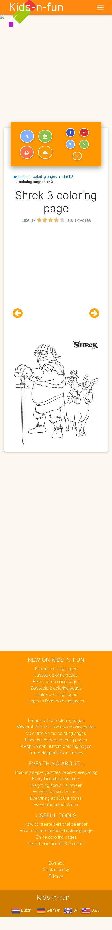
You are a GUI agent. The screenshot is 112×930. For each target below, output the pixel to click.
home (22, 176)
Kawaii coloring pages (56, 668)
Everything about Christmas (56, 798)
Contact (56, 863)
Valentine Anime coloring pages (56, 733)
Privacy (56, 876)
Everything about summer (56, 778)
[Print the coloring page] (27, 152)
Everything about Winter (56, 804)
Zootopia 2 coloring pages (56, 688)
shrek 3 (67, 176)
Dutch (25, 910)
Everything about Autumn (56, 791)
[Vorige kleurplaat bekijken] (20, 313)
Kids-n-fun (36, 7)
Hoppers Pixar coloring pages (56, 701)
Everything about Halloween (56, 785)
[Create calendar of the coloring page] (45, 136)
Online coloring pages (56, 837)
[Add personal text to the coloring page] (27, 136)
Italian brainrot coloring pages (56, 720)
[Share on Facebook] (70, 132)
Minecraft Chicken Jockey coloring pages (56, 727)
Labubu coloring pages (56, 675)
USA (94, 910)
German (52, 910)
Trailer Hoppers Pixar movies (56, 752)
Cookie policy (56, 869)
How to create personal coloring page (56, 830)
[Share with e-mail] (77, 156)
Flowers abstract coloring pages (56, 739)
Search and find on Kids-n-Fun (56, 843)
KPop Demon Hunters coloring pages (56, 746)
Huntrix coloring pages (56, 694)
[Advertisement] (56, 57)
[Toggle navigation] (100, 7)
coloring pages (45, 176)
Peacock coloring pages (56, 681)
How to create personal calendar (56, 824)
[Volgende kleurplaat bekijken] (92, 313)
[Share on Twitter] (70, 144)
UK (75, 910)
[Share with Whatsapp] (84, 144)
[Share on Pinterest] (84, 132)
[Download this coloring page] (45, 152)
